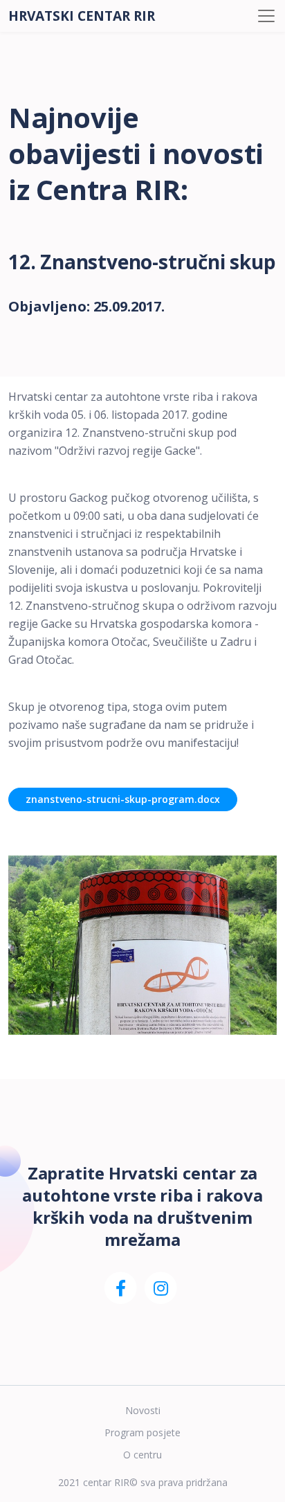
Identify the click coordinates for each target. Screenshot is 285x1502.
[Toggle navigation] (266, 16)
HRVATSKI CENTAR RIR (81, 16)
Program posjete (142, 1432)
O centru (142, 1454)
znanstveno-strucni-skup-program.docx (123, 799)
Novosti (142, 1410)
